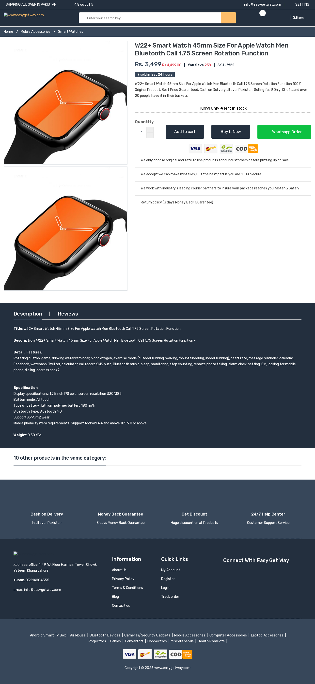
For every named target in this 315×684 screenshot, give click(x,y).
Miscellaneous (182, 641)
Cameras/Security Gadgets (148, 635)
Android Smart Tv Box (48, 635)
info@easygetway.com (262, 4)
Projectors (98, 641)
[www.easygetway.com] (24, 15)
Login (165, 588)
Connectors (158, 641)
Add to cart (184, 131)
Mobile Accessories (35, 32)
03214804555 (37, 580)
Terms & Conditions (127, 588)
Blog (115, 597)
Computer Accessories (228, 635)
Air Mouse (78, 635)
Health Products (211, 641)
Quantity (144, 121)
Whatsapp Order (286, 132)
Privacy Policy (123, 579)
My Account (170, 570)
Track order (170, 597)
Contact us (121, 605)
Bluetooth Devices (105, 635)
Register (168, 579)
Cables (116, 641)
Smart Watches (70, 32)
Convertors (134, 641)
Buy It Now (231, 131)
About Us (119, 570)
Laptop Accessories (267, 635)
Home (8, 32)
